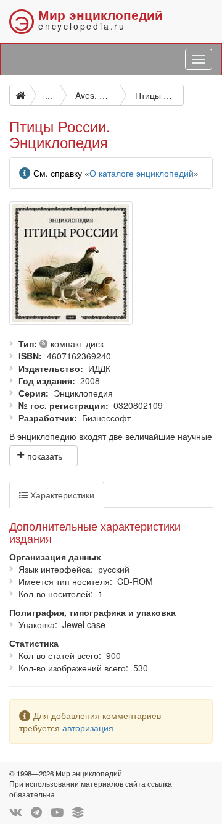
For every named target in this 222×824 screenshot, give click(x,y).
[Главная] (19, 95)
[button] (43, 455)
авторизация (87, 727)
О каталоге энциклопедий (141, 173)
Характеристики (61, 495)
